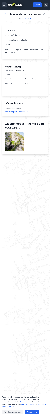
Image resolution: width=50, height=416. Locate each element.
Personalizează (25, 402)
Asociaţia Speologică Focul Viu (16, 112)
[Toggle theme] (46, 5)
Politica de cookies (28, 404)
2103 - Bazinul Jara (26, 18)
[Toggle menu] (4, 4)
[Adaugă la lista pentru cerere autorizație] (44, 14)
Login (37, 5)
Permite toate (32, 412)
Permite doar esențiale (12, 412)
